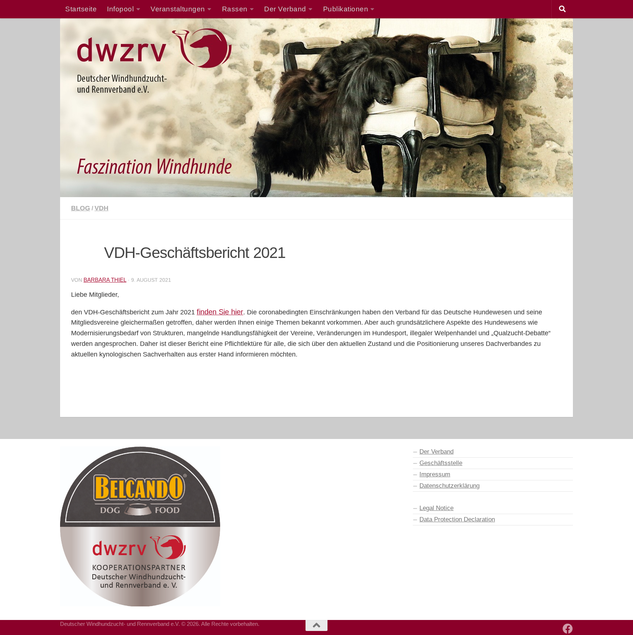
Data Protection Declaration (457, 519)
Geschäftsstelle (440, 462)
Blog (80, 208)
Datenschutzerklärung (449, 485)
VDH (101, 208)
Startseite (81, 9)
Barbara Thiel (105, 280)
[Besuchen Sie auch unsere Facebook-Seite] (568, 629)
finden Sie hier (220, 312)
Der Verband (436, 451)
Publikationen (346, 9)
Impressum (434, 474)
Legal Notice (436, 508)
